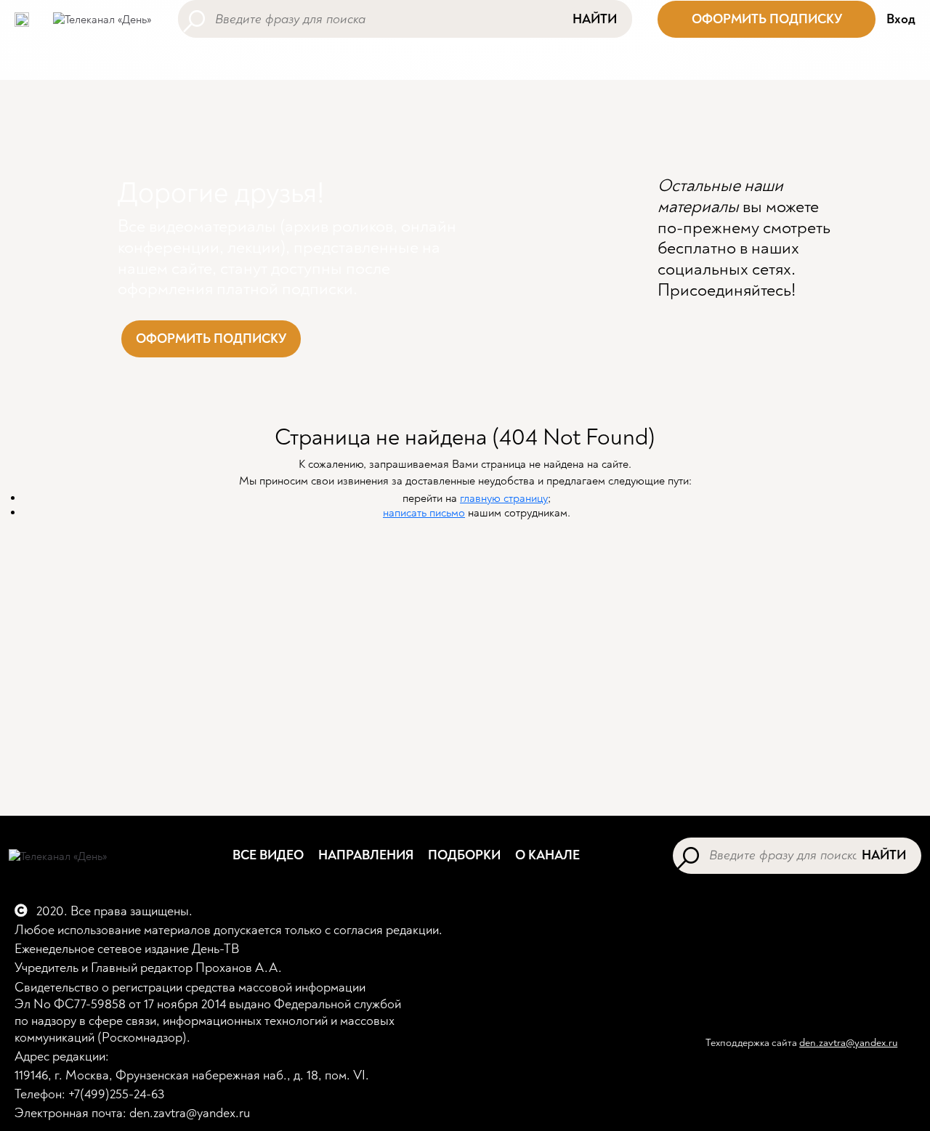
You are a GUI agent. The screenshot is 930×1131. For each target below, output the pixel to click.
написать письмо (424, 513)
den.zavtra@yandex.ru (848, 1043)
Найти (595, 19)
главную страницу (504, 498)
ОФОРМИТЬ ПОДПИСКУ (767, 19)
